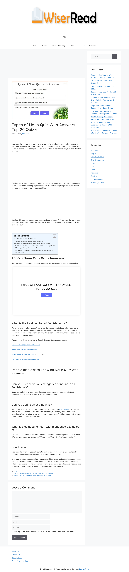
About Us (15, 551)
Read (93, 170)
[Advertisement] (46, 64)
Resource (92, 46)
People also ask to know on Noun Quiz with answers (32, 243)
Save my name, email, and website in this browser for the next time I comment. (44, 532)
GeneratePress (84, 569)
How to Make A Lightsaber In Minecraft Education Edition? (32, 475)
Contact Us (16, 555)
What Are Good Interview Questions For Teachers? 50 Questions (101, 125)
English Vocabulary (98, 160)
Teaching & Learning (58, 46)
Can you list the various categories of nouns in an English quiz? (36, 246)
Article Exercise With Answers (23, 354)
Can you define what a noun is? (27, 248)
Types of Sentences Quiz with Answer (26, 345)
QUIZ (81, 46)
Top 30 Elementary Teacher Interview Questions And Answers (33, 473)
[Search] (114, 56)
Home (35, 46)
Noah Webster (64, 409)
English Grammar (97, 157)
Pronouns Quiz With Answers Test (24, 350)
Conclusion (21, 252)
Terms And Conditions (20, 561)
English (71, 46)
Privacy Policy (17, 558)
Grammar (94, 163)
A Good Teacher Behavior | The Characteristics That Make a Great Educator (104, 100)
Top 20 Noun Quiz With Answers (25, 239)
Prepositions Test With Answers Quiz (26, 359)
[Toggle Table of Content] (54, 236)
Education (44, 46)
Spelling (94, 176)
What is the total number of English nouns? (30, 241)
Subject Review (97, 179)
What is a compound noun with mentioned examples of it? (35, 250)
